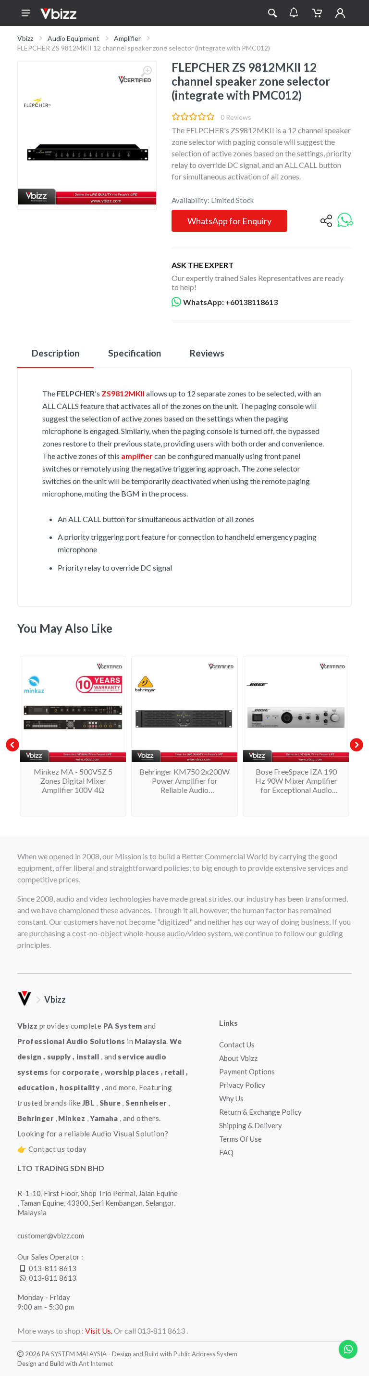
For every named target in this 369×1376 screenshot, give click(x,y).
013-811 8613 (52, 1268)
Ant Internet (96, 1363)
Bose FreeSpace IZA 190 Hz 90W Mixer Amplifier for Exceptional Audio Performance (296, 785)
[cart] (317, 13)
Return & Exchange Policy (260, 1112)
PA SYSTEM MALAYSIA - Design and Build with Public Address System (139, 1354)
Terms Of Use (240, 1138)
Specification (134, 352)
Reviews (207, 352)
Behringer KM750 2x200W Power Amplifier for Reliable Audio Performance (184, 785)
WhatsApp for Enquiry (229, 221)
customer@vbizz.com (50, 1235)
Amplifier (127, 38)
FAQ (226, 1152)
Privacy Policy (242, 1085)
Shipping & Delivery (250, 1125)
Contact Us (237, 1044)
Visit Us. (98, 1330)
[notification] (294, 13)
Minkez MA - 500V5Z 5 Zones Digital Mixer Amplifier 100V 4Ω (73, 780)
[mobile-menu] (26, 13)
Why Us (231, 1098)
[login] (340, 13)
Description (55, 352)
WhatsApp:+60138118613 (230, 301)
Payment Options (247, 1071)
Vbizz (25, 38)
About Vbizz (238, 1058)
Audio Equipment (73, 38)
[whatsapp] (345, 221)
